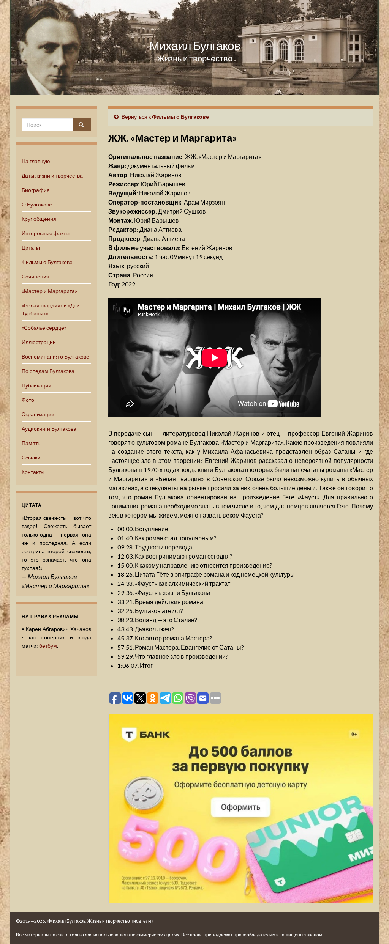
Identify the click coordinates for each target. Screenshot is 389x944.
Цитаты (31, 247)
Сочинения (35, 276)
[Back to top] (371, 926)
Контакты (33, 472)
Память (31, 443)
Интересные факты (46, 233)
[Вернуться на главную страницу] (194, 47)
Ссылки (31, 457)
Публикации (36, 385)
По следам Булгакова (48, 371)
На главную (36, 161)
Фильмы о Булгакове (47, 262)
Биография (36, 190)
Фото (28, 399)
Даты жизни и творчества (52, 175)
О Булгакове (37, 204)
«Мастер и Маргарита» (49, 291)
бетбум (48, 645)
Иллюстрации (39, 342)
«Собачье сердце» (44, 327)
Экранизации (38, 414)
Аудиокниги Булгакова (49, 428)
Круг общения (39, 219)
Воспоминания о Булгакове (55, 356)
